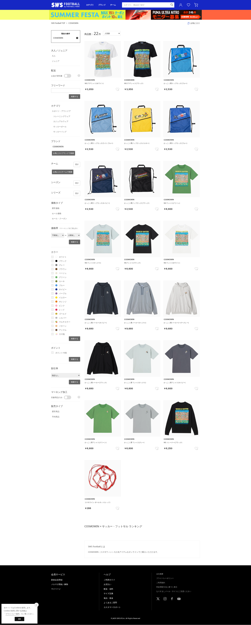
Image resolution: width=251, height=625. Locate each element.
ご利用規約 (160, 582)
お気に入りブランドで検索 (63, 153)
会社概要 (159, 574)
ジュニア (55, 61)
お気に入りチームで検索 (62, 172)
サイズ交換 (108, 593)
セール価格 (56, 213)
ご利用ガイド (109, 579)
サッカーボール (60, 126)
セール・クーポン (59, 218)
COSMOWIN (73, 23)
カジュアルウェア (60, 121)
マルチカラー (64, 322)
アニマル (63, 330)
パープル (63, 293)
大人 (54, 56)
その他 (62, 334)
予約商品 (55, 416)
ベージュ (63, 273)
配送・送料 (108, 589)
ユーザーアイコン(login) (180, 4)
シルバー (63, 317)
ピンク (62, 305)
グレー (62, 265)
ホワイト (63, 257)
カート (196, 4)
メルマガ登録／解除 (59, 584)
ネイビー (63, 289)
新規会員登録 (56, 579)
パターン (63, 326)
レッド (62, 309)
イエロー (63, 297)
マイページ (56, 589)
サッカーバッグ (60, 131)
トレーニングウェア (61, 116)
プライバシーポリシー (165, 578)
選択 (77, 164)
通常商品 (55, 411)
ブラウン (63, 269)
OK (19, 619)
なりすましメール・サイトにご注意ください (173, 591)
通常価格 (55, 208)
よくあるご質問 (110, 602)
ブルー (62, 285)
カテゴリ (90, 5)
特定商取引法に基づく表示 (166, 587)
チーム (113, 5)
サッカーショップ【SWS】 (66, 5)
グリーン (63, 277)
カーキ (62, 281)
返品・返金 (108, 598)
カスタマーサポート (112, 607)
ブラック (63, 261)
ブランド (102, 5)
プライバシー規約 (12, 614)
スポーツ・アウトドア (61, 111)
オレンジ (63, 301)
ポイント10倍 (61, 352)
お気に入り (188, 4)
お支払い (107, 584)
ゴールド (63, 313)
